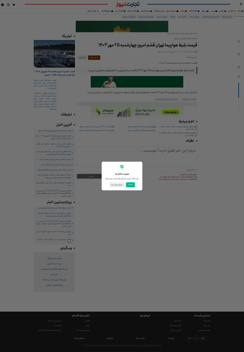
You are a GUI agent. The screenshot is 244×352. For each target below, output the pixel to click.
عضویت (130, 184)
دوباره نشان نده (116, 184)
